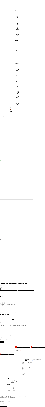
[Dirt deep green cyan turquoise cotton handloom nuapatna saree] (38, 346)
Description (2, 293)
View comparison (3, 406)
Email (1, 337)
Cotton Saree (10, 291)
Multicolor (13, 319)
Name (1, 335)
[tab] (23, 293)
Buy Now (17, 290)
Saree (16, 291)
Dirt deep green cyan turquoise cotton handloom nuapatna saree (37, 349)
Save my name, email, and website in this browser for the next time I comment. (9, 339)
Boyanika (27, 291)
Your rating (1, 328)
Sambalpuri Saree (14, 291)
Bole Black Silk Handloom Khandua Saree (20, 349)
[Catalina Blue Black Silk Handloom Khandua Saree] (7, 353)
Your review (1, 333)
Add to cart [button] (22, 347)
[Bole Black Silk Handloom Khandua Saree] (22, 346)
